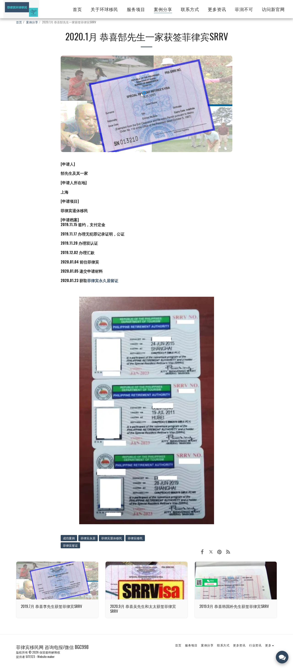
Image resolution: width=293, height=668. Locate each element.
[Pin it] (219, 551)
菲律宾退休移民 (111, 538)
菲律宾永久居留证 (102, 280)
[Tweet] (211, 551)
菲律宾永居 (88, 538)
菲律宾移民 (135, 538)
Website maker (46, 656)
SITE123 (30, 656)
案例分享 (32, 22)
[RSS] (228, 551)
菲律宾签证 (70, 545)
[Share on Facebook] (202, 551)
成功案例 (69, 538)
